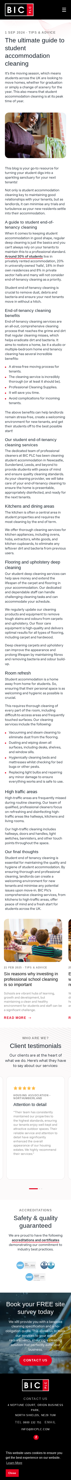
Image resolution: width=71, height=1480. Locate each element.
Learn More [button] (14, 1463)
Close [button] (12, 1473)
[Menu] (64, 10)
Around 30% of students (24, 256)
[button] (33, 1188)
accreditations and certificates (35, 1240)
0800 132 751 (33, 1422)
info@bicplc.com (35, 1429)
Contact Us (35, 1360)
